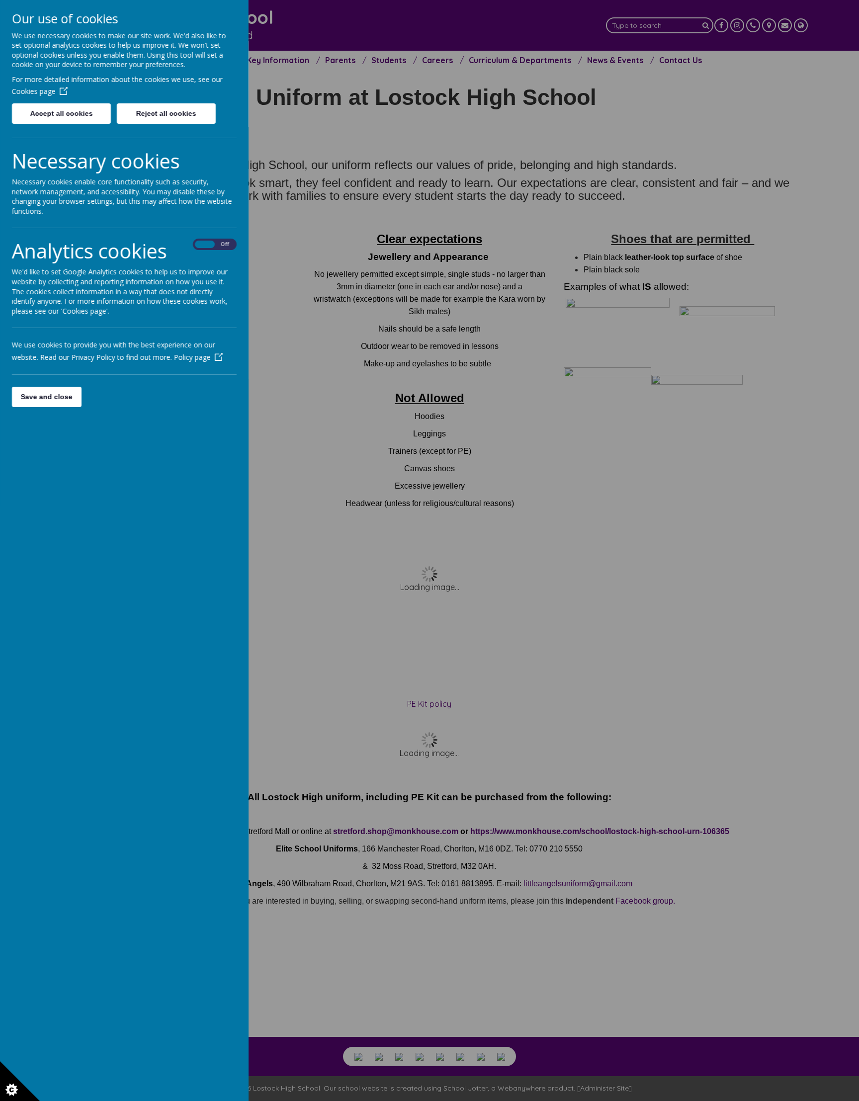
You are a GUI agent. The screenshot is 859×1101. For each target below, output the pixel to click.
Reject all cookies (166, 113)
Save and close (47, 397)
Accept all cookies (61, 113)
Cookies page (34, 91)
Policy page (192, 357)
